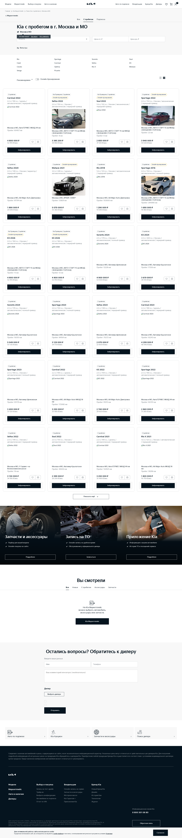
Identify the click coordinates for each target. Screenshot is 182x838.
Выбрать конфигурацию (45, 795)
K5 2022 (100, 370)
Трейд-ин (40, 792)
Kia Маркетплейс (18, 11)
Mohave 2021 (58, 168)
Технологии (96, 799)
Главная (7, 11)
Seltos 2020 (13, 168)
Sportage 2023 (59, 305)
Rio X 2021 (146, 437)
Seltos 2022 (57, 101)
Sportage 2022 (148, 98)
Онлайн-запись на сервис (74, 789)
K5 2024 (145, 235)
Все (78, 19)
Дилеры (12, 799)
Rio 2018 (101, 168)
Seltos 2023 (102, 305)
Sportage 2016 (148, 168)
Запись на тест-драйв (44, 789)
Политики (109, 834)
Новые (75, 588)
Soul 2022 (101, 101)
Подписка (101, 19)
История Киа (97, 795)
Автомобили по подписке (46, 799)
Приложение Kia (70, 802)
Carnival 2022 (13, 98)
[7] (175, 4)
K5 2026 (11, 238)
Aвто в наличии (16, 794)
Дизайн (94, 792)
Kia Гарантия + (70, 799)
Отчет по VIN (41, 802)
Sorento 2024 (103, 235)
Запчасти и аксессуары (73, 792)
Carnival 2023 (147, 305)
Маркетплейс (15, 789)
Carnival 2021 (103, 437)
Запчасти (112, 588)
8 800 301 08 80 (140, 812)
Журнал (95, 802)
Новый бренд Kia (98, 789)
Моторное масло (70, 795)
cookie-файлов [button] (58, 834)
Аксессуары (99, 588)
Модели (12, 785)
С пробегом (88, 19)
